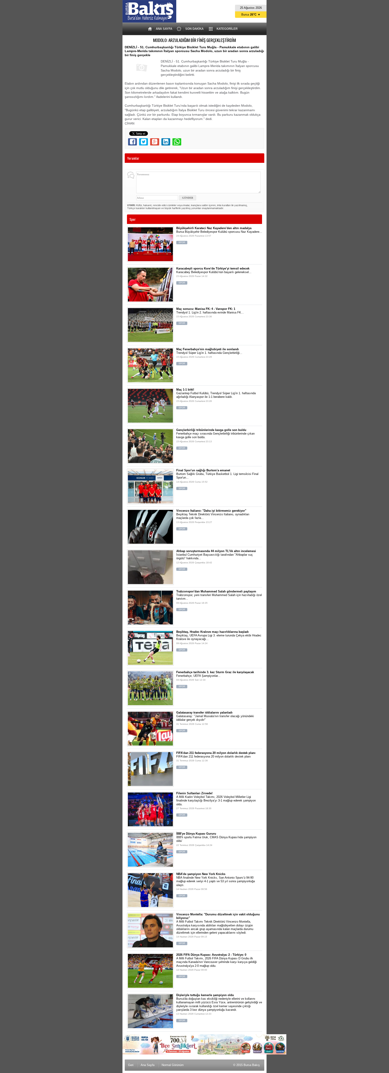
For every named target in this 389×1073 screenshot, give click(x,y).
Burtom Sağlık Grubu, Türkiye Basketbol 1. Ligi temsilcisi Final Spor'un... (217, 479)
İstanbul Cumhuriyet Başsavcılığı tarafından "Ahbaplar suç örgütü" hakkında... (216, 559)
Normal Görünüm (173, 1065)
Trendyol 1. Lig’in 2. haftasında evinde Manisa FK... (210, 316)
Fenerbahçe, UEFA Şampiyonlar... (215, 679)
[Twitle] (143, 141)
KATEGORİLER (227, 28)
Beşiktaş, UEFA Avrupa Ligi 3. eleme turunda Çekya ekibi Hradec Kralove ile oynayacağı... (218, 640)
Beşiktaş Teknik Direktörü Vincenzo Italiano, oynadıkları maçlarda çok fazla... (212, 519)
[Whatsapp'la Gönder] (176, 141)
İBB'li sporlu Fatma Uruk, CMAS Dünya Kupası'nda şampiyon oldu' (216, 842)
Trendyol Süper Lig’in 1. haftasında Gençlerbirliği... (209, 356)
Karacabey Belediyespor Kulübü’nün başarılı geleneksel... (213, 275)
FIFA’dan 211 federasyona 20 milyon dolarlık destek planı (216, 760)
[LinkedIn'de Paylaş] (165, 141)
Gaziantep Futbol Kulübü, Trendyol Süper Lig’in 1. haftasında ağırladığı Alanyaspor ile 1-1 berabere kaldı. (216, 398)
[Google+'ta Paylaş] (154, 141)
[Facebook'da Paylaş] (132, 141)
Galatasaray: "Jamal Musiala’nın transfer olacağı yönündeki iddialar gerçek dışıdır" (215, 721)
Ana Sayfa (147, 1065)
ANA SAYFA (164, 28)
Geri (130, 1065)
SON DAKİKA (194, 28)
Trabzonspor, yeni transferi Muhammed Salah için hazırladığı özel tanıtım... (219, 600)
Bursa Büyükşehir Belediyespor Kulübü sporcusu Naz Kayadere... (219, 235)
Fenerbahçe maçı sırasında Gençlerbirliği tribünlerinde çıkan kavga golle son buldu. (215, 438)
